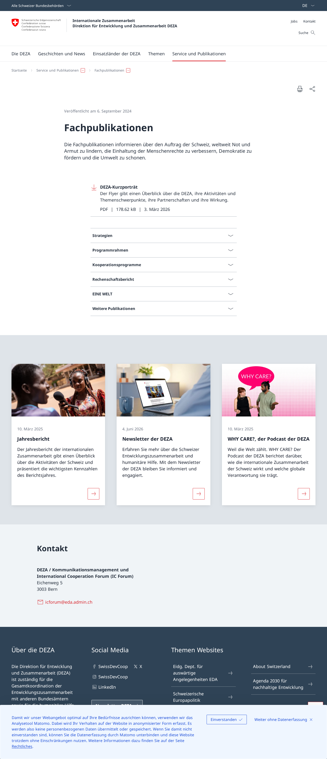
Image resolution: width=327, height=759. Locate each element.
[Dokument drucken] (299, 89)
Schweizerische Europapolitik (188, 697)
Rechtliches (22, 746)
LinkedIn (107, 687)
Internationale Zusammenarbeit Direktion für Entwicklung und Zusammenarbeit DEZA (125, 23)
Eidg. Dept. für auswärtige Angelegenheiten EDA (195, 672)
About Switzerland (271, 666)
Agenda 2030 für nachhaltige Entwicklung (278, 684)
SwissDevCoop (113, 666)
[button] (21, 53)
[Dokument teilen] (312, 89)
